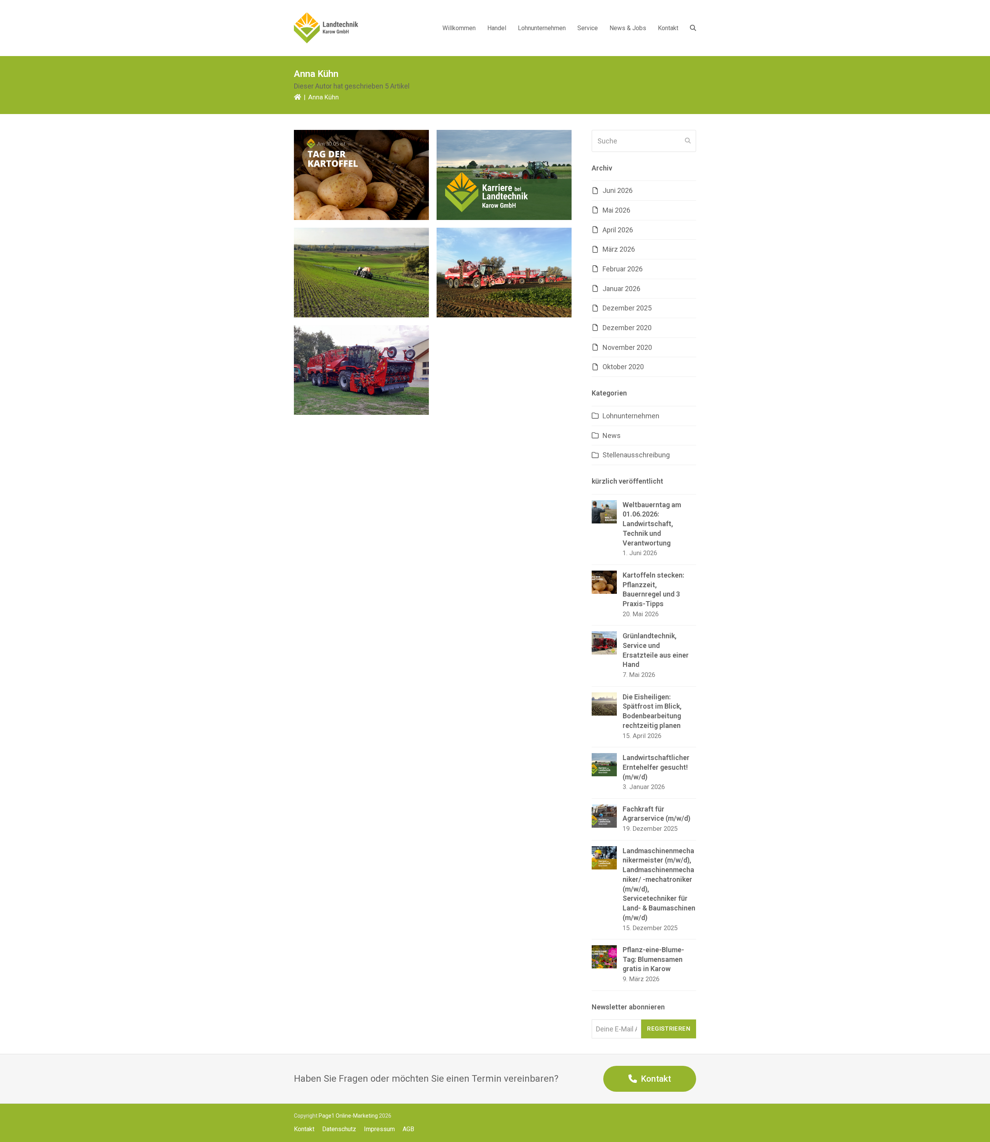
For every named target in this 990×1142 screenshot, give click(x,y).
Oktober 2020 (623, 367)
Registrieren (668, 1028)
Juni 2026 (618, 190)
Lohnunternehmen (631, 416)
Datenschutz (339, 1129)
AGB (408, 1129)
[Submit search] (688, 141)
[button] (693, 28)
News (612, 435)
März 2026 (619, 249)
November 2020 (627, 347)
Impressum (379, 1129)
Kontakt (304, 1129)
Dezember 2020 (627, 328)
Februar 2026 (623, 269)
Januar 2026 (621, 289)
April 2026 (618, 230)
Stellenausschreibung (636, 455)
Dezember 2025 (627, 308)
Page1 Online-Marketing (348, 1116)
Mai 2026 (616, 210)
